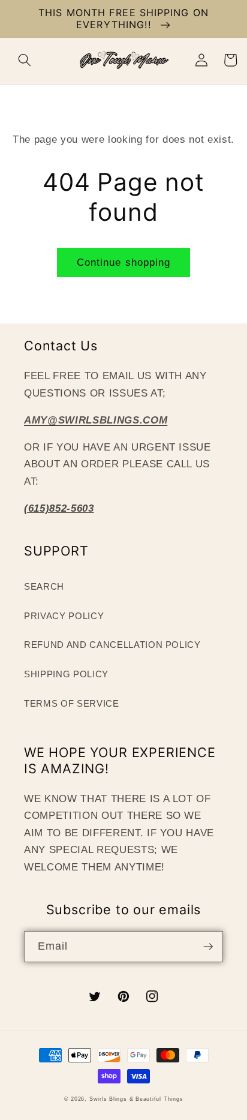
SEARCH (44, 586)
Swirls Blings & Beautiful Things (136, 1099)
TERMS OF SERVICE (71, 703)
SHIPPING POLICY (66, 674)
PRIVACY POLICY (64, 616)
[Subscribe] (208, 946)
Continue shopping (124, 262)
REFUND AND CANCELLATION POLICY (112, 644)
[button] (24, 60)
